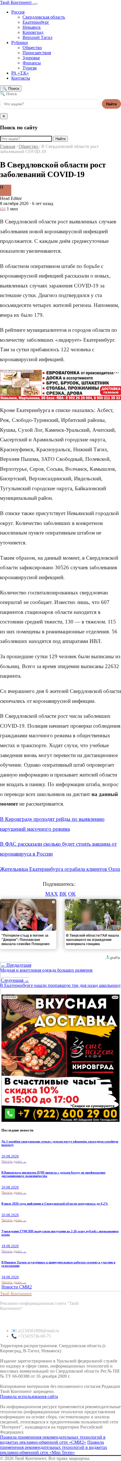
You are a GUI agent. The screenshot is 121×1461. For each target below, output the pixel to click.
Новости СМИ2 (16, 1287)
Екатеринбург (36, 22)
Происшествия (37, 52)
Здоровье (31, 57)
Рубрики (19, 42)
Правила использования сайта (29, 1396)
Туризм (30, 68)
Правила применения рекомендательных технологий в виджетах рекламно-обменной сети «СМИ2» (53, 1440)
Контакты (20, 78)
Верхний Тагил (37, 37)
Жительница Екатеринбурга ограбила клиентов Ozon (60, 869)
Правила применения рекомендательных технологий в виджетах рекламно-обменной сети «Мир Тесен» (53, 1447)
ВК (63, 894)
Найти (111, 104)
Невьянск (32, 27)
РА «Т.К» (20, 73)
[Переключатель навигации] (35, 4)
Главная (7, 146)
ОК (72, 894)
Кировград (33, 32)
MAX (51, 894)
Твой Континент (16, 2)
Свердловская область (44, 17)
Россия (17, 12)
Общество (32, 47)
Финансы (32, 62)
